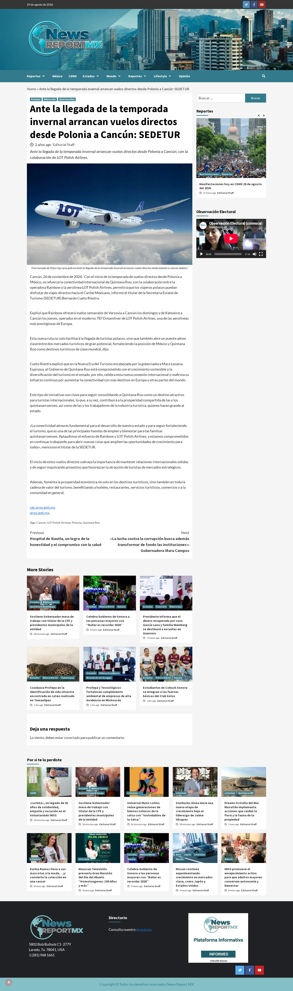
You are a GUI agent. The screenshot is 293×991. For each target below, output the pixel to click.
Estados (89, 76)
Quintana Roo (67, 99)
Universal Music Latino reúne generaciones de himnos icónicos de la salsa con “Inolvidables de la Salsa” (146, 811)
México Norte (106, 606)
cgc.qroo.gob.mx (42, 507)
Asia (178, 854)
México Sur (50, 99)
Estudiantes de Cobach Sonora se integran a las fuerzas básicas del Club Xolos (165, 692)
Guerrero (161, 606)
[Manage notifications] (9, 982)
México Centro (51, 602)
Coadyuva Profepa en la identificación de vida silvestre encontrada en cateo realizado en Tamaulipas (52, 694)
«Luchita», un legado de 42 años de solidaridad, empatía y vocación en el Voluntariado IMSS (49, 809)
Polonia (77, 522)
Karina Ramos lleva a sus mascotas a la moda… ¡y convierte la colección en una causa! (48, 875)
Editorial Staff (64, 144)
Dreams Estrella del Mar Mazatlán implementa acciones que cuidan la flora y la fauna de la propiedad (241, 811)
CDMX (73, 76)
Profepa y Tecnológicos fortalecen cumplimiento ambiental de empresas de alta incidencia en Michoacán (108, 694)
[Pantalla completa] (261, 254)
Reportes (33, 76)
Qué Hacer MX (246, 792)
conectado (72, 737)
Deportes (135, 76)
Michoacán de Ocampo (99, 677)
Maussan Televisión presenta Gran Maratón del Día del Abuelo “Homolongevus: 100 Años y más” (98, 877)
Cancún (41, 522)
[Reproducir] (202, 254)
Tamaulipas (67, 677)
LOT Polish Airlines (59, 522)
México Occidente (109, 673)
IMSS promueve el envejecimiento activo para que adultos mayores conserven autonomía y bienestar (243, 877)
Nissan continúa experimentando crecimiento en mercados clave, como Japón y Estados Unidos (194, 877)
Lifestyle (160, 76)
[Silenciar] (255, 254)
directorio (144, 929)
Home (31, 89)
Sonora (121, 606)
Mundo (111, 76)
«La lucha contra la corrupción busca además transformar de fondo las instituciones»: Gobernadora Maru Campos (149, 541)
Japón (187, 854)
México (57, 76)
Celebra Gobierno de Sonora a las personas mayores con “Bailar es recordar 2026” (108, 620)
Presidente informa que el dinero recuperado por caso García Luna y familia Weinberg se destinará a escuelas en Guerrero (165, 624)
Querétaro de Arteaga (42, 606)
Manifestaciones (209, 174)
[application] (231, 238)
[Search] (263, 76)
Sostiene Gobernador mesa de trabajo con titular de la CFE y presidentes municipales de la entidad (52, 622)
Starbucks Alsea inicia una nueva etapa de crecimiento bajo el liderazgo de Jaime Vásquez (194, 811)
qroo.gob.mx (39, 513)
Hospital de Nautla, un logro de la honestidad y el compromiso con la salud (65, 538)
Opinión (184, 76)
